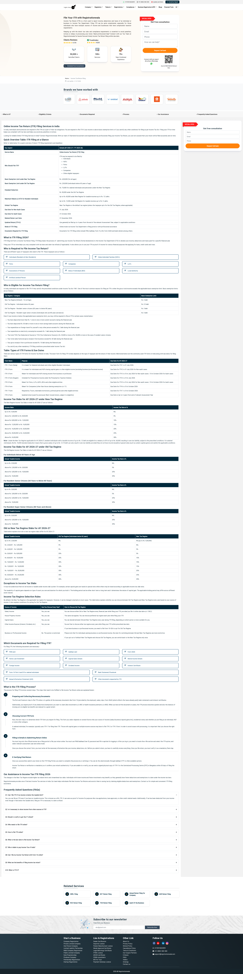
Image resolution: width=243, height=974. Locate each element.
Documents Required (87, 114)
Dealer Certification (99, 941)
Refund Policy (127, 946)
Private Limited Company (72, 944)
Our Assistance (163, 114)
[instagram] (167, 943)
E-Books (126, 955)
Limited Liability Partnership (73, 948)
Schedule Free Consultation (75, 66)
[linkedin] (163, 943)
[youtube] (158, 943)
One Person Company (71, 946)
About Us (126, 941)
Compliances (130, 7)
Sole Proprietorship (70, 955)
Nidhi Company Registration (73, 950)
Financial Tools (168, 7)
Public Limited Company (72, 953)
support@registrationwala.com (165, 954)
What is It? (7, 114)
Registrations (118, 7)
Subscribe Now (152, 927)
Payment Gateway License (102, 962)
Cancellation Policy (129, 948)
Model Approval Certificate (102, 948)
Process (126, 114)
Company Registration (71, 941)
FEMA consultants (99, 957)
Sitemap (126, 962)
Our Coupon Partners (130, 953)
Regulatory (98, 7)
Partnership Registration (72, 960)
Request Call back (160, 50)
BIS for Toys (97, 960)
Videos (125, 960)
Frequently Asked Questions (207, 114)
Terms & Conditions (129, 950)
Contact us (126, 964)
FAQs (124, 957)
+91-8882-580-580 (143, 2)
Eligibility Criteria (45, 114)
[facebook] (154, 943)
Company (88, 7)
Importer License (99, 944)
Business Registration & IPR (146, 7)
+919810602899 (130, 2)
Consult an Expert (173, 2)
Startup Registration (70, 962)
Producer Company (70, 957)
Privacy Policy (127, 944)
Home (67, 78)
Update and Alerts (158, 2)
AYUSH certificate (99, 955)
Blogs (160, 7)
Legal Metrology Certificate (102, 950)
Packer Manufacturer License (103, 946)
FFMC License (98, 953)
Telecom (108, 7)
